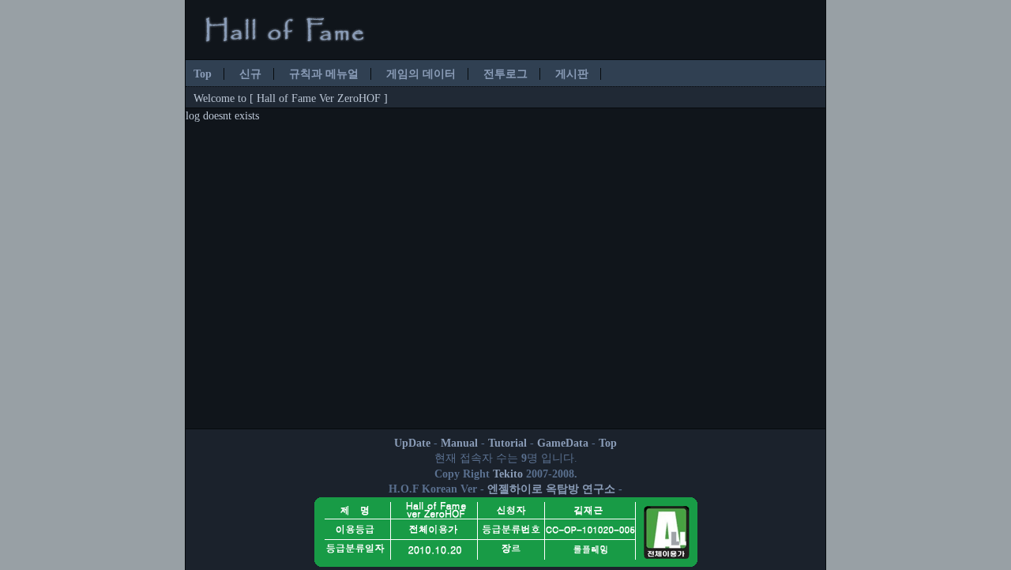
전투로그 (505, 74)
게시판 (571, 74)
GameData (562, 443)
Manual (459, 443)
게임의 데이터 (421, 74)
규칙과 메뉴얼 (324, 74)
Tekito (508, 474)
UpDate (412, 443)
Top (203, 74)
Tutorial (507, 443)
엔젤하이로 (515, 489)
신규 (250, 74)
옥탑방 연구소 (580, 489)
